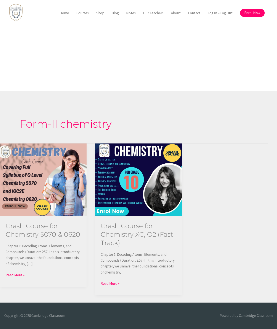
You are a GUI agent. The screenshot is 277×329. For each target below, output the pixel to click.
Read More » (15, 274)
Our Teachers (153, 13)
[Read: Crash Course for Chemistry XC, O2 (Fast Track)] (138, 179)
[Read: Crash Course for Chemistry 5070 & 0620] (43, 179)
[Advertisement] (138, 58)
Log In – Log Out (220, 13)
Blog (115, 13)
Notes (131, 13)
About (176, 13)
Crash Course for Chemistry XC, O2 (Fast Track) (137, 234)
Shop (100, 13)
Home (64, 13)
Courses (82, 13)
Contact (194, 13)
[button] (252, 13)
